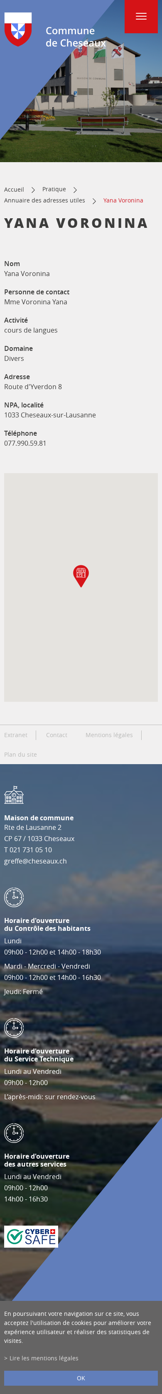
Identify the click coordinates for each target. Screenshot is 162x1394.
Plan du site (20, 754)
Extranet (15, 735)
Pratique (54, 189)
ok (81, 1378)
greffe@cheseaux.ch (35, 861)
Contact (56, 735)
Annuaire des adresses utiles (44, 200)
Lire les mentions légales (44, 1358)
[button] (81, 576)
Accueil (14, 189)
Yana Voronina (123, 200)
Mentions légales (109, 735)
